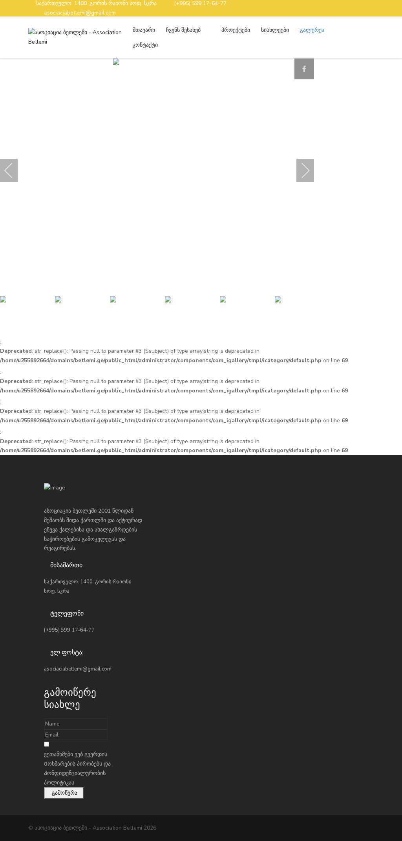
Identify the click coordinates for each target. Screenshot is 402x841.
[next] (300, 170)
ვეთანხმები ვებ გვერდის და (77, 768)
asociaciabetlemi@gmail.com (80, 12)
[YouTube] (371, 8)
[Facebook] (358, 8)
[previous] (13, 170)
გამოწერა (63, 793)
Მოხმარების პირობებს (73, 764)
